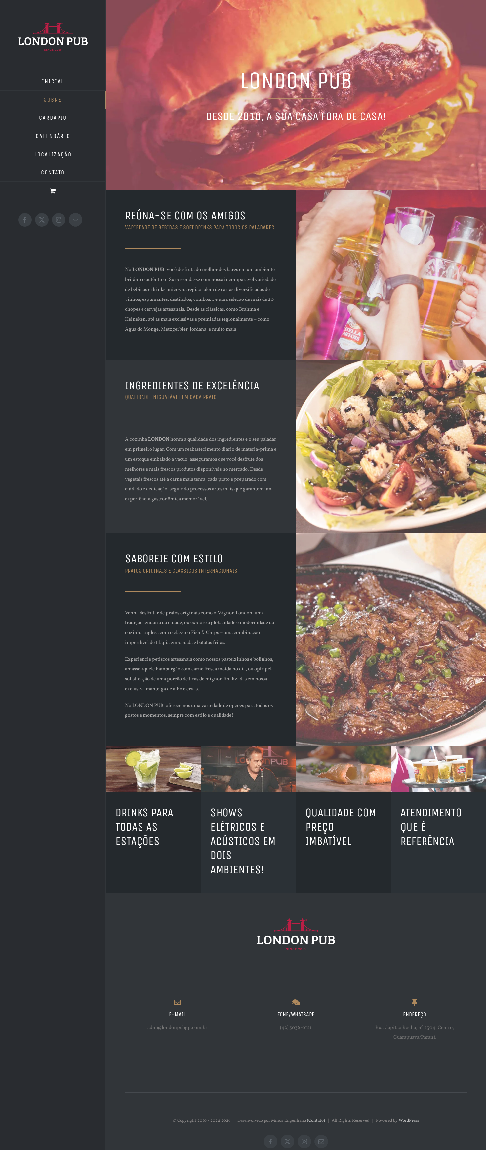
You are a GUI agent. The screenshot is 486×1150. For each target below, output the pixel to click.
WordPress (409, 1121)
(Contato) (316, 1121)
